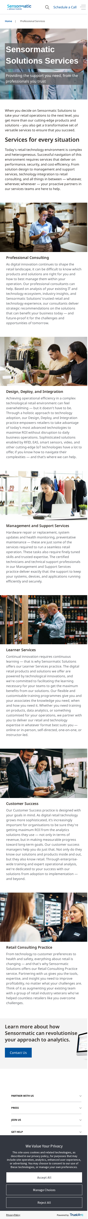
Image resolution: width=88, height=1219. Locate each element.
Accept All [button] (44, 1177)
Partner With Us (22, 1095)
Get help (17, 1132)
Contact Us (18, 1052)
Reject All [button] (44, 1202)
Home (8, 21)
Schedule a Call (65, 7)
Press (15, 1108)
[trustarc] (76, 1215)
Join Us (16, 1120)
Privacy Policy (13, 1214)
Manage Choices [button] (44, 1190)
